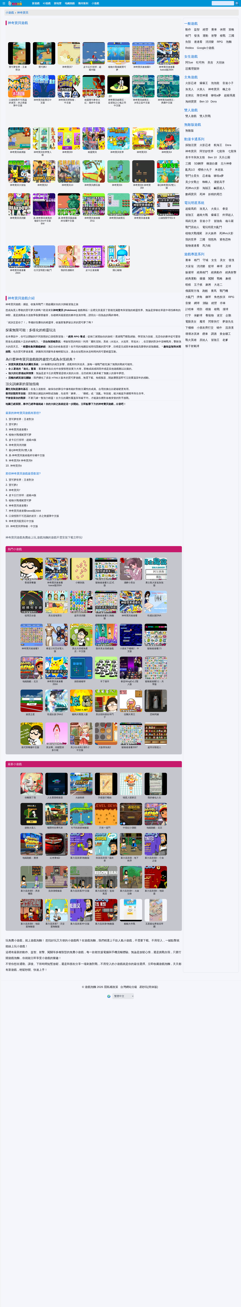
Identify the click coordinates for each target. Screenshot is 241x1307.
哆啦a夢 (216, 95)
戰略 (219, 278)
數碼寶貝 (191, 194)
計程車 (189, 309)
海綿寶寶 (191, 101)
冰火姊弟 (210, 233)
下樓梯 (189, 327)
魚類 (188, 41)
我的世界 (191, 239)
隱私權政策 (111, 986)
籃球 (211, 266)
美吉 (210, 62)
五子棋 (198, 284)
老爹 (225, 339)
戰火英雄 (191, 339)
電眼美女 (191, 321)
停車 (223, 303)
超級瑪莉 (191, 208)
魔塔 (202, 321)
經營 (205, 29)
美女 (223, 260)
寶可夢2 (13, 424)
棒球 (219, 266)
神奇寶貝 (22, 12)
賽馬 (214, 290)
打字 (188, 315)
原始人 (204, 339)
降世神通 (202, 95)
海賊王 (206, 188)
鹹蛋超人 (219, 188)
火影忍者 (191, 83)
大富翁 (189, 266)
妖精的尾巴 (215, 194)
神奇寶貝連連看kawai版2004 (25, 510)
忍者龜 (206, 175)
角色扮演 (219, 296)
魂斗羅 (229, 221)
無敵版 (189, 130)
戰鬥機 (224, 290)
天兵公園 (224, 157)
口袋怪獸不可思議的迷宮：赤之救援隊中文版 (34, 516)
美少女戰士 (192, 181)
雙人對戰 (205, 116)
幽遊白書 (212, 163)
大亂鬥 (189, 296)
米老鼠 (219, 169)
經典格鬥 (202, 272)
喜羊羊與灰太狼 (195, 157)
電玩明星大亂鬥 (212, 227)
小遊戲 (10, 12)
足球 (228, 266)
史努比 (189, 95)
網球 (197, 303)
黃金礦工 (225, 333)
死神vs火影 (192, 188)
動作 (188, 29)
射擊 (214, 35)
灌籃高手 (219, 181)
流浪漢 (229, 327)
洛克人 (189, 89)
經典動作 (216, 272)
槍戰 (223, 35)
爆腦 (202, 278)
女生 (214, 260)
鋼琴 (208, 296)
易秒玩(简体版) (148, 986)
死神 (202, 194)
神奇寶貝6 (16, 465)
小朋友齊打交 (205, 327)
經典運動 (191, 278)
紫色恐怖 (225, 239)
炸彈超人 (228, 214)
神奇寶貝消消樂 (17, 445)
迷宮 (219, 315)
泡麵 (229, 41)
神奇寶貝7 (14, 490)
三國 (231, 35)
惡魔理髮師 (192, 68)
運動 (205, 35)
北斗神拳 (226, 163)
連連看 (198, 41)
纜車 (205, 333)
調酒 (214, 333)
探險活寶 (191, 145)
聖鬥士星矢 (192, 175)
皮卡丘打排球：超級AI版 (22, 439)
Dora (214, 101)
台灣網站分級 (128, 986)
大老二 (218, 284)
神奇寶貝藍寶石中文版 (21, 521)
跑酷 (205, 290)
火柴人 (201, 89)
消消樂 (209, 41)
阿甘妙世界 (207, 151)
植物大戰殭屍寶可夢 (20, 434)
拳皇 (225, 208)
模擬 (208, 309)
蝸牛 (219, 327)
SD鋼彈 (198, 163)
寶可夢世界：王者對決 (21, 419)
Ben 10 (204, 101)
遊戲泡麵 (90, 986)
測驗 (205, 303)
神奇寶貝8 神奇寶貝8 (20, 460)
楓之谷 (226, 89)
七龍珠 (221, 151)
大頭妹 (220, 62)
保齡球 (198, 315)
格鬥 (188, 35)
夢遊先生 (228, 321)
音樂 (188, 303)
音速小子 (228, 83)
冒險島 (218, 221)
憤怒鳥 (212, 239)
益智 (197, 29)
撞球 (225, 309)
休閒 (223, 29)
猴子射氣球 (192, 346)
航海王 (218, 145)
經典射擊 (230, 272)
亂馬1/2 (190, 169)
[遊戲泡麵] (15, 3)
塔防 (199, 309)
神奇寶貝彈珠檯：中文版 (24, 526)
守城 (205, 260)
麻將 (208, 284)
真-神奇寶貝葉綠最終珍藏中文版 (27, 455)
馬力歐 (206, 245)
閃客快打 (213, 321)
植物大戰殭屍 (193, 233)
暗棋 (188, 284)
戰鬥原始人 (192, 227)
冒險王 (189, 214)
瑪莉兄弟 (191, 221)
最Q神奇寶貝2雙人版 (20, 450)
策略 (231, 29)
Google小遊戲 (205, 47)
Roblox (189, 47)
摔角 (199, 296)
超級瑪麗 (229, 95)
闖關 (211, 278)
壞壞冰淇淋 (192, 333)
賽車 (214, 29)
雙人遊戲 (191, 116)
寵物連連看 (192, 245)
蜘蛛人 (206, 181)
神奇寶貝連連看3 (18, 429)
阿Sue (189, 62)
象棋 (228, 278)
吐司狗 (200, 62)
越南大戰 (202, 214)
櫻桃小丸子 (205, 169)
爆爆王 (204, 83)
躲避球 (189, 272)
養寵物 (209, 315)
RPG (220, 41)
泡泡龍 (215, 83)
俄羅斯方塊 (192, 290)
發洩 (197, 35)
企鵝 (228, 315)
